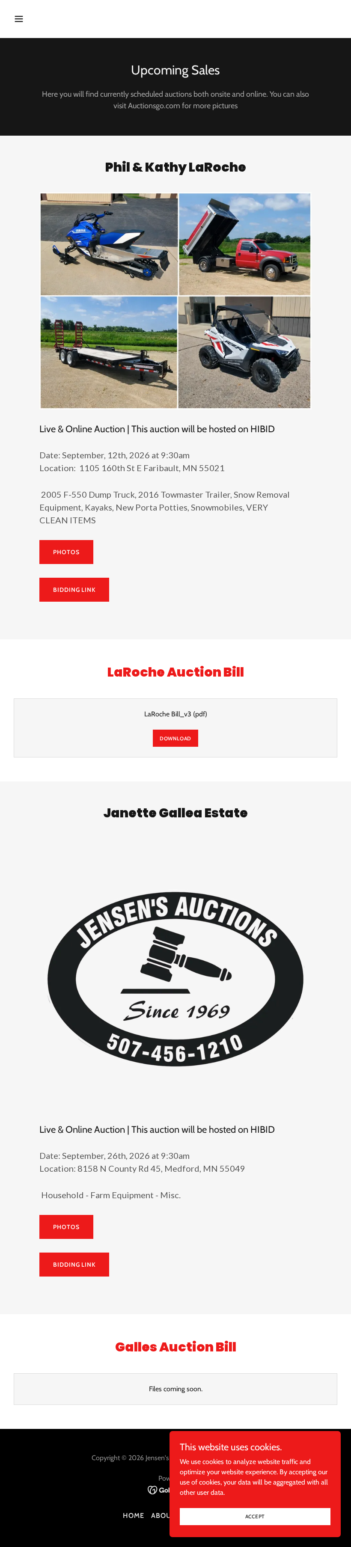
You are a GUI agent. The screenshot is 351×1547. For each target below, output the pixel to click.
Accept (255, 1516)
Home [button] (133, 1515)
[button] (48, 18)
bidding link (74, 590)
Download (175, 738)
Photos (66, 552)
